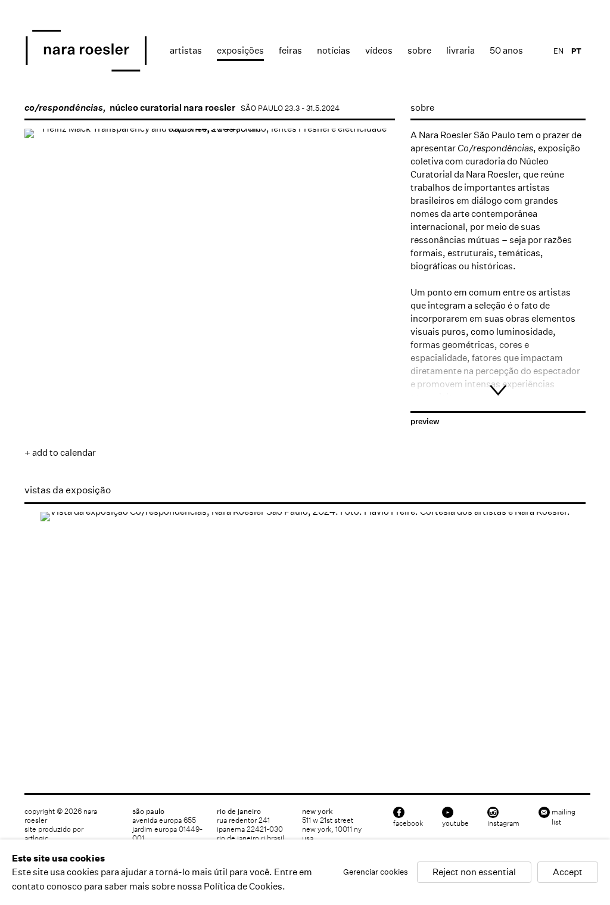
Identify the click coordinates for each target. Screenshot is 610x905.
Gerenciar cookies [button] (375, 872)
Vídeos (379, 50)
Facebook (408, 823)
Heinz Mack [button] (45, 346)
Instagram (503, 823)
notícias (333, 50)
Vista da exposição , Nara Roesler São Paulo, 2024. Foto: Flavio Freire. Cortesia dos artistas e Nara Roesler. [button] (45, 729)
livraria (460, 50)
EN (558, 51)
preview (425, 421)
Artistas (186, 50)
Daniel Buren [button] (170, 346)
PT (576, 51)
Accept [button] (568, 872)
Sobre (419, 50)
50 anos (506, 50)
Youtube (455, 823)
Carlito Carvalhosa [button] (115, 406)
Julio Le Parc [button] (45, 406)
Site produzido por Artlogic (53, 833)
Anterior (45, 308)
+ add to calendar (60, 452)
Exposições (240, 50)
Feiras (290, 50)
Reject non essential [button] (474, 872)
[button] (297, 346)
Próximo (374, 308)
